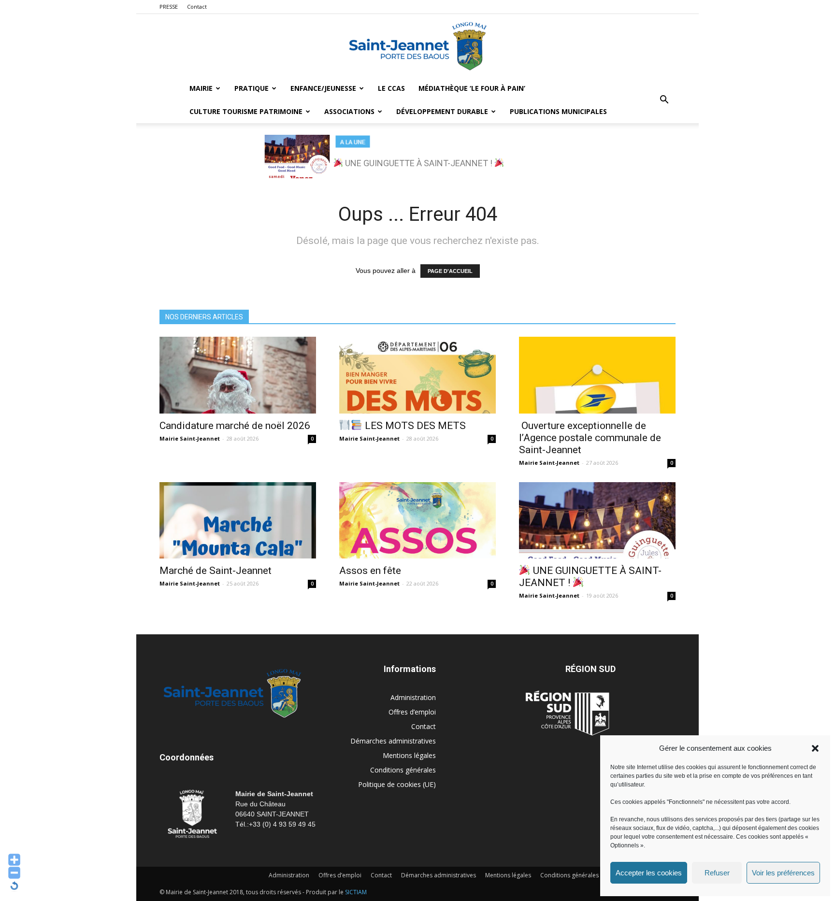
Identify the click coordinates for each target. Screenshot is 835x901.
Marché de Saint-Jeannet (215, 570)
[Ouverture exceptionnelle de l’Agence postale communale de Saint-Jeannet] (597, 375)
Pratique (251, 88)
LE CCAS (391, 88)
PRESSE (168, 6)
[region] (417, 156)
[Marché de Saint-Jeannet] (237, 520)
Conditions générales (403, 769)
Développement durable (442, 111)
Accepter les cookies (649, 873)
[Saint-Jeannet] (417, 45)
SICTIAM (356, 892)
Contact (197, 6)
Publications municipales (558, 111)
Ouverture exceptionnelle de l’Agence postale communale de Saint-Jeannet (590, 438)
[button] (815, 748)
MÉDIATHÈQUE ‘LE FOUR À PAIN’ (471, 88)
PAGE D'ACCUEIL (450, 271)
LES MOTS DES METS (414, 425)
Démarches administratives (393, 740)
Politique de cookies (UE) (397, 784)
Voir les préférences (783, 873)
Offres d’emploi (412, 711)
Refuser (717, 873)
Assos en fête (370, 570)
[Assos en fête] (417, 520)
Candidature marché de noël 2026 (234, 425)
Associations (349, 111)
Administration (413, 697)
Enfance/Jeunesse (323, 88)
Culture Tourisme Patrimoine (245, 111)
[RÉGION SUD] (567, 713)
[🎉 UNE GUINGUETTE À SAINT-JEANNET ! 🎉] (597, 520)
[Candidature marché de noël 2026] (237, 375)
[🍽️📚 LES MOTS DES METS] (417, 375)
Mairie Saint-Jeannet (189, 438)
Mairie (201, 88)
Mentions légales (409, 755)
